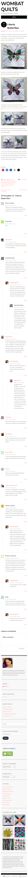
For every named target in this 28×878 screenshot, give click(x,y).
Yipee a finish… (23, 190)
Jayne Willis (9, 452)
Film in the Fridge (7, 789)
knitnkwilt (8, 239)
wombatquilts (21, 31)
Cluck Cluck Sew (6, 795)
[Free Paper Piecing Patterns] (8, 820)
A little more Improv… (7, 707)
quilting (7, 185)
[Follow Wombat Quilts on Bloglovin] (9, 749)
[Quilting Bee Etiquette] (8, 844)
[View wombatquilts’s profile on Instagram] (5, 686)
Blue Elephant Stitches (8, 791)
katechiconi (8, 337)
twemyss (8, 417)
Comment (21, 648)
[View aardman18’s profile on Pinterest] (6, 686)
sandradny (8, 434)
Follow (5, 738)
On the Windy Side (7, 793)
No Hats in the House (8, 787)
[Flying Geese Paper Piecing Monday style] (19, 844)
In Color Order (6, 802)
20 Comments (23, 179)
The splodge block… (7, 716)
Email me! (5, 697)
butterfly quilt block (6, 179)
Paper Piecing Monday (11, 31)
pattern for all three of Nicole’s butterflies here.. (14, 108)
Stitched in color (6, 798)
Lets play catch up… (7, 711)
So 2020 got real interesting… (10, 713)
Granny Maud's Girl (11, 485)
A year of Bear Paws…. (8, 709)
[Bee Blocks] (8, 832)
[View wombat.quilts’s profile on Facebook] (3, 686)
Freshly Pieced (6, 804)
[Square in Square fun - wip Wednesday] (19, 832)
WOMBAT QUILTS (12, 6)
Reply (25, 215)
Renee (7, 469)
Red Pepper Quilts (7, 800)
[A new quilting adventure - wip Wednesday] (19, 820)
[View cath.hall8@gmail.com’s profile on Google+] (8, 686)
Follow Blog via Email (10, 731)
